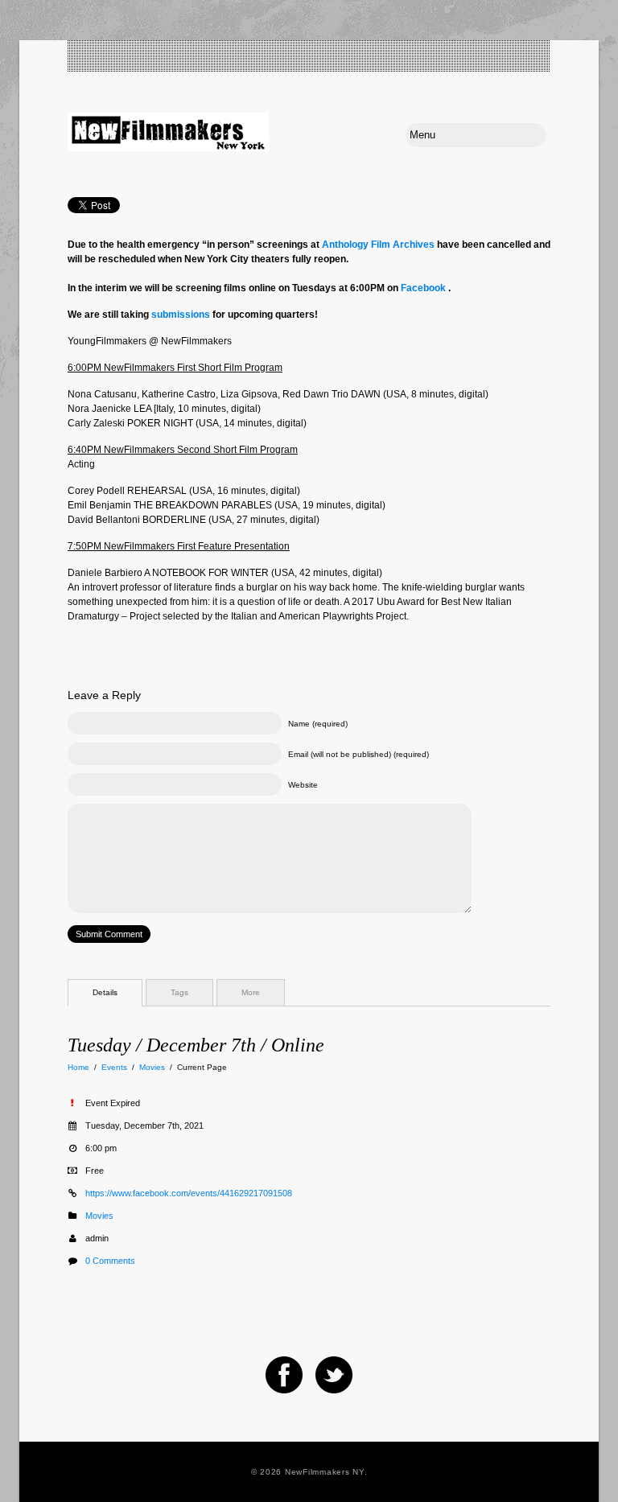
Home (78, 1067)
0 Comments (110, 1260)
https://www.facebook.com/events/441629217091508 (188, 1193)
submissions (180, 314)
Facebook (423, 288)
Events (114, 1067)
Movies (152, 1067)
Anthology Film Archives (378, 244)
